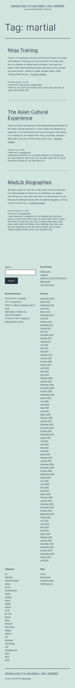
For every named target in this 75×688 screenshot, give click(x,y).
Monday (31, 224)
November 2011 (46, 325)
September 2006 (47, 474)
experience (20, 158)
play (59, 87)
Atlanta (37, 155)
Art (15, 87)
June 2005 (44, 524)
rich (26, 160)
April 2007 (44, 451)
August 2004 (45, 557)
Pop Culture (10, 627)
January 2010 (45, 358)
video (27, 90)
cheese (18, 219)
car (14, 219)
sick (29, 160)
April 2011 (44, 332)
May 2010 (44, 348)
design (7, 584)
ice (58, 158)
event (13, 158)
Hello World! (45, 282)
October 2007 (46, 431)
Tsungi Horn (16, 302)
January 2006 (46, 501)
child (24, 219)
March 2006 (45, 494)
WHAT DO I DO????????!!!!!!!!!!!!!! (53, 278)
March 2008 (45, 414)
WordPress (26, 679)
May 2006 (44, 487)
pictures (21, 160)
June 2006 (44, 484)
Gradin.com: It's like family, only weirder (37, 6)
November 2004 (47, 547)
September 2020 (47, 298)
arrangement (29, 216)
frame (14, 221)
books (10, 219)
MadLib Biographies (29, 182)
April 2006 (44, 491)
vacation (11, 229)
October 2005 (46, 511)
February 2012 (46, 322)
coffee (29, 219)
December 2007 (47, 424)
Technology (10, 643)
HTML (36, 221)
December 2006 (47, 464)
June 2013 (44, 308)
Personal (8, 624)
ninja (50, 87)
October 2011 (45, 328)
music (52, 224)
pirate (55, 87)
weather (18, 229)
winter (31, 229)
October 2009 (46, 361)
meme (21, 224)
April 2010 (44, 351)
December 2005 (47, 504)
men (9, 160)
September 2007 (47, 434)
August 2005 (45, 517)
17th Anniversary (47, 285)
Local (7, 610)
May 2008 (44, 408)
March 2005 (45, 534)
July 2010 (44, 345)
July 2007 (44, 441)
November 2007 (47, 428)
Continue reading (38, 74)
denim (49, 219)
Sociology (9, 640)
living (60, 221)
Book (60, 216)
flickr (32, 158)
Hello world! (45, 272)
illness (44, 221)
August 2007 (45, 438)
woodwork (44, 229)
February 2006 (46, 497)
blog (55, 216)
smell (34, 160)
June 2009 (44, 368)
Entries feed (45, 577)
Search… (8, 267)
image (49, 221)
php (61, 224)
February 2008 (46, 418)
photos (14, 160)
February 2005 (46, 537)
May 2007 (44, 448)
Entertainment (25, 85)
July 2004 (44, 560)
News (7, 620)
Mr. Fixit (8, 614)
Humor (7, 600)
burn (50, 155)
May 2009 (44, 371)
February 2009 (46, 378)
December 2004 (47, 544)
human (39, 87)
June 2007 (44, 444)
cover (23, 87)
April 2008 (44, 411)
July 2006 (44, 481)
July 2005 (44, 521)
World (7, 660)
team (15, 90)
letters (55, 221)
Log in (42, 574)
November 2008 (47, 388)
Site (6, 637)
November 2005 (47, 507)
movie (37, 224)
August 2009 (45, 365)
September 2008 (47, 395)
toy (54, 227)
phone (57, 224)
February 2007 (46, 458)
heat (54, 158)
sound (28, 227)
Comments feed (47, 580)
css (38, 219)
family (27, 158)
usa (43, 160)
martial (45, 87)
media (16, 224)
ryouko (10, 90)
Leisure (8, 607)
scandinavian (20, 227)
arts (18, 87)
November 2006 (47, 468)
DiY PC (8, 587)
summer (39, 227)
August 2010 (45, 342)
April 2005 (44, 530)
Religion (8, 630)
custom (43, 219)
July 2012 (44, 318)
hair (31, 221)
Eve (9, 158)
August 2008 (45, 398)
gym (27, 221)
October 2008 (46, 391)
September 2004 (47, 554)
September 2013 (47, 305)
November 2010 (47, 335)
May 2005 (44, 527)
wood (37, 229)
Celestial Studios (11, 580)
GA (40, 158)
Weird (40, 85)
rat (63, 87)
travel (39, 160)
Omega (23, 298)
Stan (33, 227)
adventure (23, 155)
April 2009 (44, 375)
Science (8, 634)
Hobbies (34, 85)
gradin (45, 158)
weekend (25, 229)
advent (16, 155)
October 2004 (46, 550)
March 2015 (45, 302)
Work (50, 229)
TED (6, 647)
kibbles (8, 604)
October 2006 (46, 471)
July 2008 (44, 401)
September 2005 (47, 514)
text (50, 227)
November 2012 (47, 315)
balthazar (44, 155)
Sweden (45, 227)
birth (51, 216)
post (13, 227)
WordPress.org (46, 584)
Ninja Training (23, 50)
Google (33, 87)
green (50, 158)
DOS (54, 219)
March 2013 (45, 312)
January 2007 (46, 461)
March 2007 (45, 454)
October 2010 (46, 338)
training (21, 90)
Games (8, 594)
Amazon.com (18, 216)
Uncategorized (25, 152)
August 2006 (45, 477)
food (37, 158)
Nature (8, 617)
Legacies (44, 275)
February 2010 (46, 355)
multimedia (45, 224)
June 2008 (44, 404)
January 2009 (46, 381)
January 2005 (46, 540)
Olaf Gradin (9, 312)
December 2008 (47, 385)
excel (28, 87)
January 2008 (46, 421)
